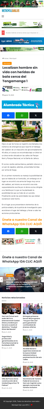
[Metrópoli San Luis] (11, 10)
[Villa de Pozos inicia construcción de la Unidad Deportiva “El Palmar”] (11, 371)
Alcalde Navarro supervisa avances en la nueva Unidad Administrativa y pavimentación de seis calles (32, 354)
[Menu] (3, 16)
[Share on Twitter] (35, 115)
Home (6, 58)
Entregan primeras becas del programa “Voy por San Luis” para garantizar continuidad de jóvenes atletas (31, 321)
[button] (22, 131)
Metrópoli (13, 58)
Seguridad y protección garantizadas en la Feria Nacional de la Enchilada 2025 (10, 340)
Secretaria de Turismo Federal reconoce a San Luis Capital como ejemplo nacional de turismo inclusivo (32, 383)
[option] (22, 279)
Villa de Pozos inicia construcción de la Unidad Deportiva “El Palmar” (10, 382)
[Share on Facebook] (8, 115)
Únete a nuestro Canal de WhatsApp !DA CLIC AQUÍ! (22, 222)
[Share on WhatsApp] (22, 115)
